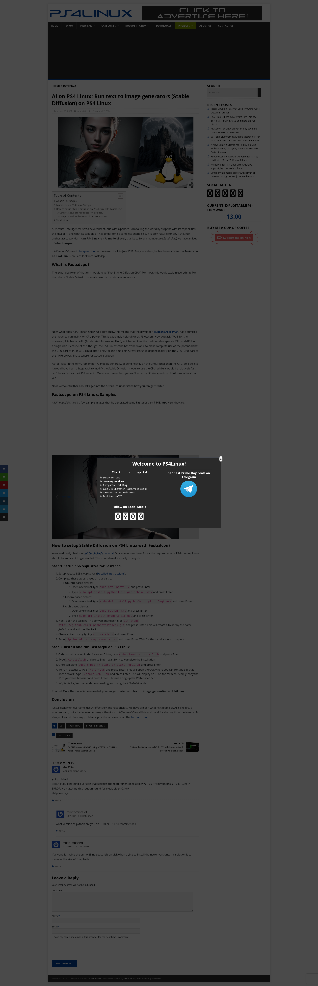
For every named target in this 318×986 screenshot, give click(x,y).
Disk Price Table (111, 477)
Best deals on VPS (113, 496)
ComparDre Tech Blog (115, 485)
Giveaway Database (113, 481)
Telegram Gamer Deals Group (119, 492)
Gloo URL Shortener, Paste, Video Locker (125, 488)
